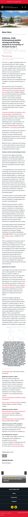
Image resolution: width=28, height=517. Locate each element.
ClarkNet (14, 501)
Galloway (12, 48)
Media (14, 493)
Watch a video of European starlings (11, 402)
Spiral (4, 397)
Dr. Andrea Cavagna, (8, 236)
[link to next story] (5, 456)
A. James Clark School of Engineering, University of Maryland (10, 5)
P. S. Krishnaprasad (14, 127)
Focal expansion (10, 397)
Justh (16, 48)
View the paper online (7, 371)
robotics (15, 50)
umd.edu (2, 514)
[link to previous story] (3, 456)
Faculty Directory (14, 489)
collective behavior (7, 50)
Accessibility (8, 513)
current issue (5, 90)
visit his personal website (17, 446)
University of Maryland (14, 1)
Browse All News (6, 463)
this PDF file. (13, 440)
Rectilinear (18, 397)
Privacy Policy (2, 513)
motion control (22, 50)
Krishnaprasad (5, 48)
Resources (14, 497)
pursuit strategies (7, 52)
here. (23, 431)
